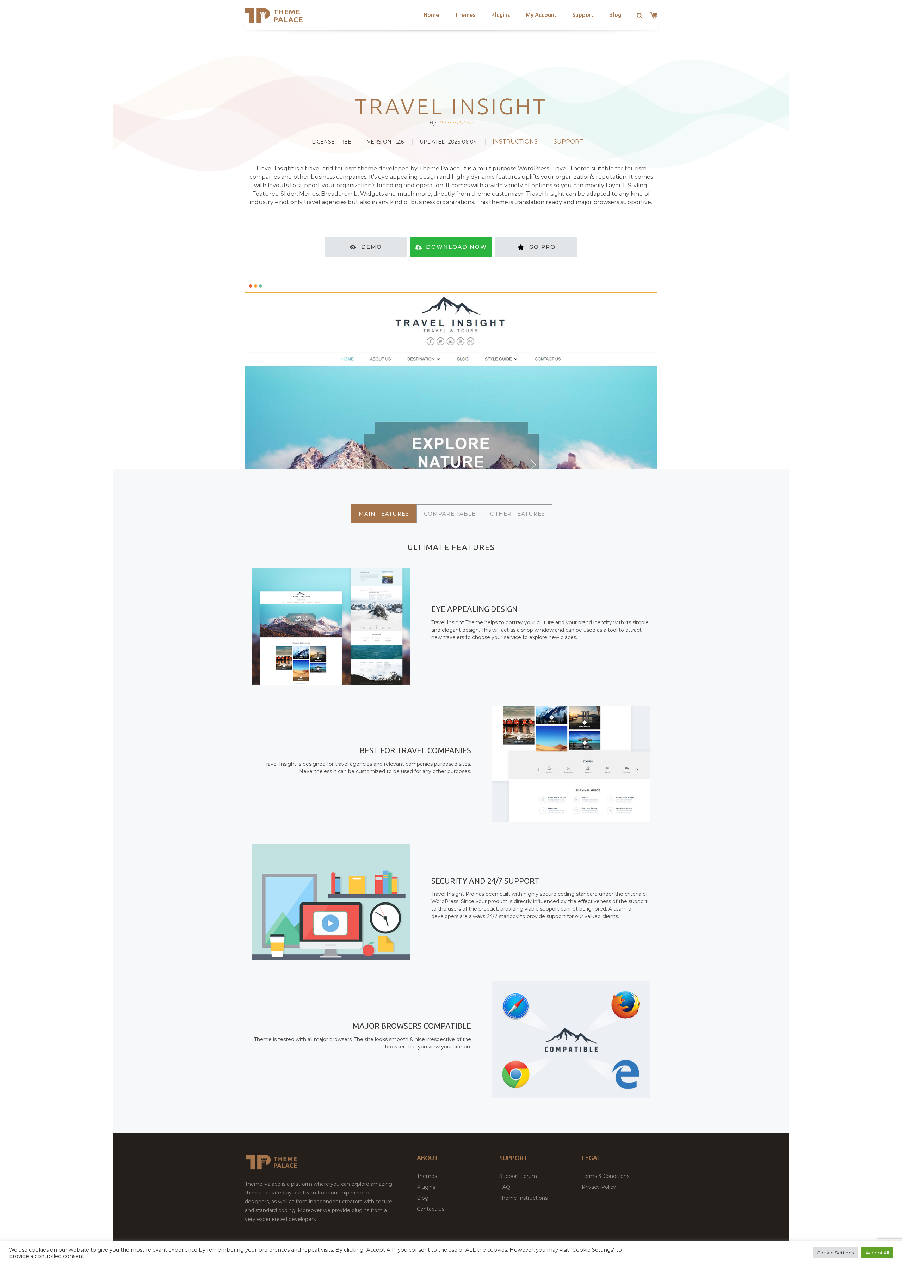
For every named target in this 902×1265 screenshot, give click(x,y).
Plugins (500, 15)
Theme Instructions (523, 1198)
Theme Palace (288, 16)
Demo (371, 246)
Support (583, 15)
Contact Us (430, 1209)
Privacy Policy (599, 1187)
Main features (384, 513)
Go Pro (542, 246)
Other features (517, 513)
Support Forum (518, 1176)
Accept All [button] (877, 1252)
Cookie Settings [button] (835, 1252)
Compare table (450, 513)
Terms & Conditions (605, 1176)
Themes (465, 15)
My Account (541, 15)
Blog (615, 15)
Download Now (456, 246)
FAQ (504, 1187)
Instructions (515, 141)
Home (431, 15)
